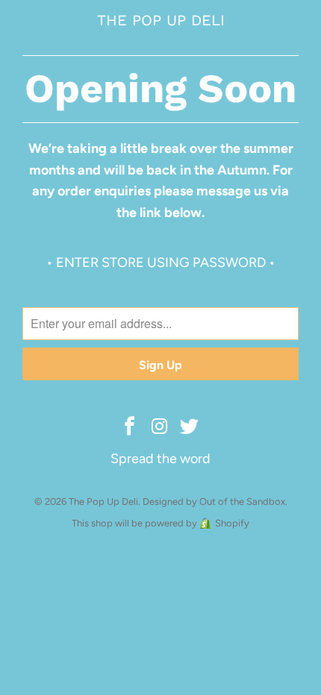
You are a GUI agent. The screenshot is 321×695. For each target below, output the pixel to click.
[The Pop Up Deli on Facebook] (130, 427)
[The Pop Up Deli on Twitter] (189, 427)
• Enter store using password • (160, 262)
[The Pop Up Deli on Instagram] (159, 427)
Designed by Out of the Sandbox (214, 501)
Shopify (232, 523)
